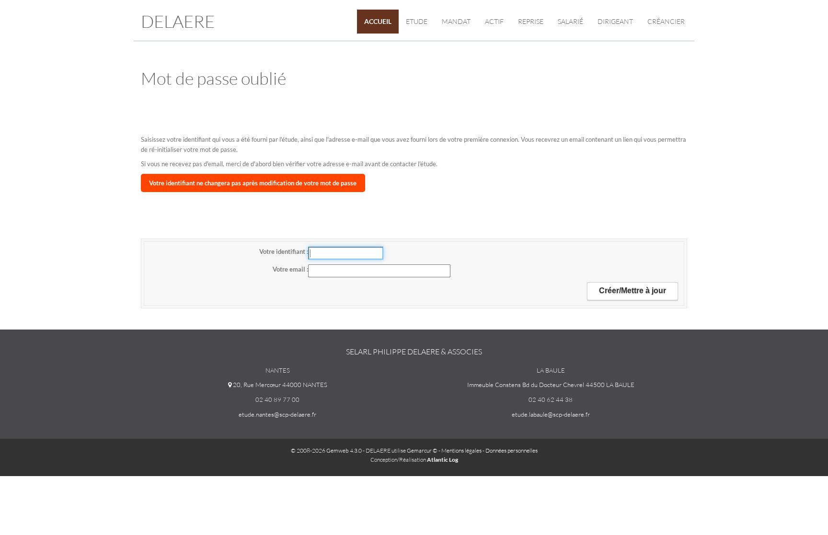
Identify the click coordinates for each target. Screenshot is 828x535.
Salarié (570, 21)
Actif (494, 21)
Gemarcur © (422, 450)
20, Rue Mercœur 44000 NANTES (279, 384)
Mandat (456, 21)
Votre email (290, 269)
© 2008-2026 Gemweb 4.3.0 (326, 450)
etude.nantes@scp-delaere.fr (277, 414)
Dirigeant (615, 21)
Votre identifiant (283, 251)
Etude (416, 21)
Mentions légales (461, 450)
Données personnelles (511, 450)
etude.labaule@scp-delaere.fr (551, 414)
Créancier (666, 21)
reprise (530, 21)
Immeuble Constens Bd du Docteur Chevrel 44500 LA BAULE (550, 384)
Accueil (377, 21)
